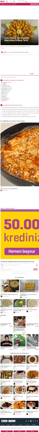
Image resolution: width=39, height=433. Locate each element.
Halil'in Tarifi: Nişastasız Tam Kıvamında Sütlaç (6, 374)
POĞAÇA (14, 417)
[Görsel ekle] (37, 272)
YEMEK (1, 46)
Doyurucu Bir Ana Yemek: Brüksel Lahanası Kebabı (31, 389)
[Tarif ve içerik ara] (29, 1)
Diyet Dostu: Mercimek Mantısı (18, 404)
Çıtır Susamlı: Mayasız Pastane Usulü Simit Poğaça (19, 419)
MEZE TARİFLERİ (12, 46)
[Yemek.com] (2, 1)
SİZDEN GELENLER (3, 300)
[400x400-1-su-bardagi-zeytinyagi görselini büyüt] (10, 86)
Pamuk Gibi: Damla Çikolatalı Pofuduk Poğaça (32, 419)
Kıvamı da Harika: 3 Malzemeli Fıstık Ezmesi (9, 301)
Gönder (35, 276)
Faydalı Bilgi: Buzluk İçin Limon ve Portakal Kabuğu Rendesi (28, 302)
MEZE (1, 191)
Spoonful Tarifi (9, 4)
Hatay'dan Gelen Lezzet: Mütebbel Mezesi (9, 192)
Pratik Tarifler (3, 4)
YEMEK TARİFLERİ (6, 46)
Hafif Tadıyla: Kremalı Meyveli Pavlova (32, 404)
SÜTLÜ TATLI (2, 371)
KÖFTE (14, 371)
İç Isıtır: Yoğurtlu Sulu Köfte (31, 316)
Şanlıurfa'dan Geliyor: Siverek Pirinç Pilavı (6, 317)
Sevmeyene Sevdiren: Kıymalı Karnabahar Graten (19, 317)
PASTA (27, 402)
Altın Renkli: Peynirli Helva (5, 403)
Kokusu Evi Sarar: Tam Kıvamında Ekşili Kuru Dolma (6, 419)
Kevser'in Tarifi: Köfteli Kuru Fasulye (31, 374)
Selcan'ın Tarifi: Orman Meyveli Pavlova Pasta (17, 389)
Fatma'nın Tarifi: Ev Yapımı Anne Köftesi (5, 389)
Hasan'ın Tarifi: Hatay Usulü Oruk (18, 374)
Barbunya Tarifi (14, 4)
